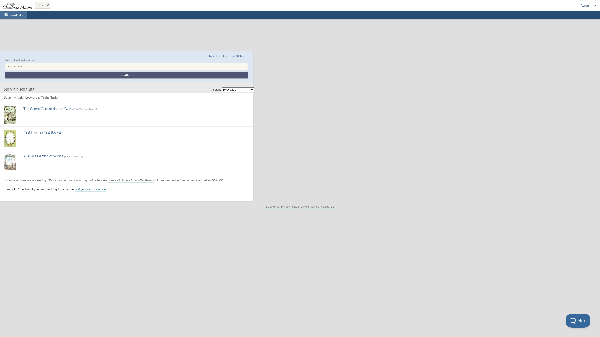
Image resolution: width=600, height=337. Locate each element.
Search (126, 75)
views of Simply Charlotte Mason (131, 180)
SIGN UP (43, 5)
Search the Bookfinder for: (20, 60)
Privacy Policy (289, 206)
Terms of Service (309, 206)
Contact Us (327, 206)
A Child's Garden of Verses (43, 156)
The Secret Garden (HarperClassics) (50, 108)
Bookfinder (16, 15)
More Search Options (226, 56)
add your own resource (90, 189)
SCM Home (272, 206)
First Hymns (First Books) (42, 132)
